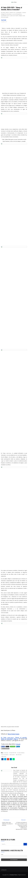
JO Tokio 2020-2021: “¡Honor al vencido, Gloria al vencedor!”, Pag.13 (14, 738)
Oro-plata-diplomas (20, 752)
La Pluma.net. (20, 793)
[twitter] (5, 759)
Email (2, 854)
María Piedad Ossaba (13, 734)
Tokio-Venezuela (18, 754)
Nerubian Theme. (14, 874)
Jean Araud (3, 20)
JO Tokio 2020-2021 (12, 752)
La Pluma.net (4, 811)
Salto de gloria (12, 754)
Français (18, 744)
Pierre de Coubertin (4, 754)
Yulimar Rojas (3, 756)
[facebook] (2, 759)
